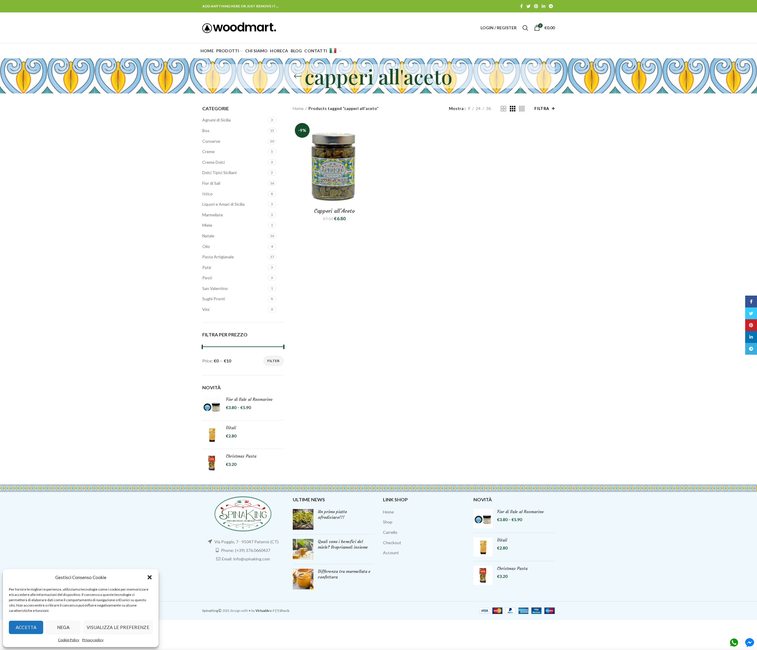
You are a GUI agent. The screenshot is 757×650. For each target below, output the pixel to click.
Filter (273, 361)
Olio (206, 246)
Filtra (541, 108)
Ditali (231, 427)
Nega (63, 627)
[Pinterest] (536, 6)
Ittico (207, 193)
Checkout (392, 542)
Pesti (207, 277)
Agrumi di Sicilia (216, 119)
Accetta (26, 627)
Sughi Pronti (213, 298)
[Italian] (335, 50)
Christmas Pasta (241, 456)
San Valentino (215, 288)
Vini (205, 309)
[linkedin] (543, 6)
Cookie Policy (68, 640)
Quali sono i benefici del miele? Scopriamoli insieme (343, 544)
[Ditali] (211, 434)
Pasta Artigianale (218, 256)
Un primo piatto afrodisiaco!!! (332, 514)
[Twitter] (528, 6)
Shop (387, 521)
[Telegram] (551, 6)
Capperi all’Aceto (334, 211)
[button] (150, 577)
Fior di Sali (211, 183)
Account (391, 552)
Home (298, 108)
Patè (206, 267)
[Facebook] (521, 6)
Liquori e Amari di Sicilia (223, 204)
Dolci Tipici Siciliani (219, 172)
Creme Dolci (213, 162)
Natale (208, 235)
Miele (207, 225)
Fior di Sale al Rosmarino (249, 399)
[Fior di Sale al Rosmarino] (211, 406)
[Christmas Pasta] (211, 463)
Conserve (211, 141)
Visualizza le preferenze (118, 627)
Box (205, 130)
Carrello (390, 532)
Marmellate (212, 214)
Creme (208, 151)
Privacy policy (92, 640)
